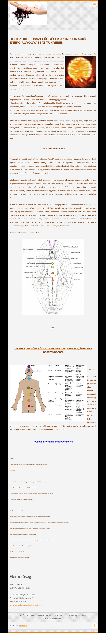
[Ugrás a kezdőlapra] (44, 15)
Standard (23, 626)
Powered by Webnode (53, 619)
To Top (94, 625)
